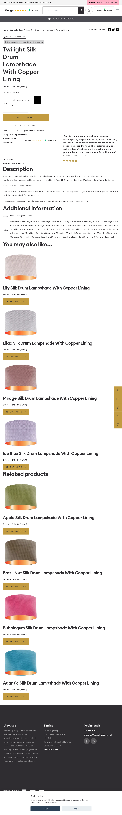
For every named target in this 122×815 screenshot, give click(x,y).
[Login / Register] (89, 10)
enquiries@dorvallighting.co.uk (38, 2)
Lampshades (16, 30)
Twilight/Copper (24, 216)
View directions (51, 749)
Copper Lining (20, 134)
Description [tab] (8, 159)
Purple (12, 216)
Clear (14, 106)
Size (5, 103)
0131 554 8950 (90, 730)
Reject (76, 809)
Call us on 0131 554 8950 (13, 2)
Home (5, 30)
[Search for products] (81, 10)
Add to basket (26, 117)
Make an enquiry (26, 125)
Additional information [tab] (13, 163)
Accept (45, 809)
